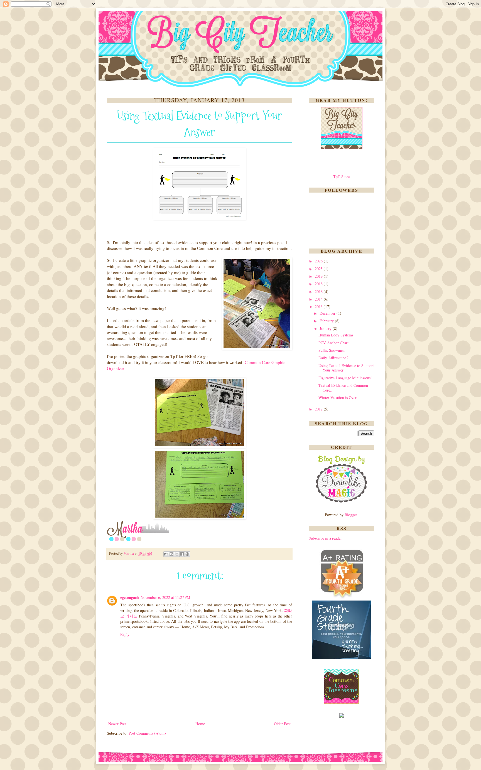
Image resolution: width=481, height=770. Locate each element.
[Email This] (166, 554)
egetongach (129, 597)
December (328, 313)
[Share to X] (177, 554)
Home (200, 723)
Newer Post (117, 723)
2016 (319, 291)
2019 (319, 276)
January (326, 328)
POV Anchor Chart (333, 342)
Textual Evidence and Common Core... (343, 388)
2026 (319, 261)
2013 (319, 306)
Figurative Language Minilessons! (345, 377)
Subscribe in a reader (325, 538)
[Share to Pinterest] (187, 554)
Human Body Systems (335, 335)
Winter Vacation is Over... (339, 397)
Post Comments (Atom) (147, 733)
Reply (124, 634)
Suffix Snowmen (331, 350)
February (327, 320)
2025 (319, 268)
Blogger (351, 514)
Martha (129, 553)
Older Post (282, 723)
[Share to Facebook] (182, 554)
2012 (319, 409)
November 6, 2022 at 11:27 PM (165, 597)
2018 (319, 283)
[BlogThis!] (171, 554)
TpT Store (341, 176)
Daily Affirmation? (333, 357)
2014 (319, 299)
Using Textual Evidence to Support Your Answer (346, 368)
